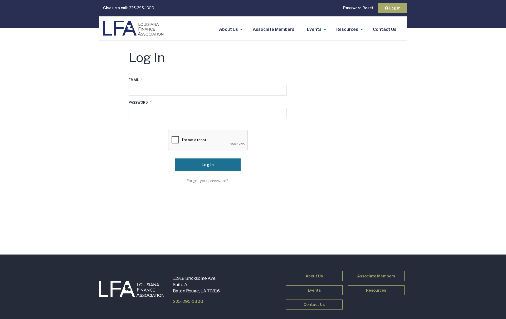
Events (314, 29)
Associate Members (273, 29)
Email (136, 79)
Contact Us (384, 29)
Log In (394, 8)
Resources (347, 29)
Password (140, 102)
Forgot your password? (207, 180)
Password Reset (358, 8)
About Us (228, 29)
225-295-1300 (128, 8)
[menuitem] (229, 29)
